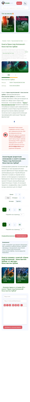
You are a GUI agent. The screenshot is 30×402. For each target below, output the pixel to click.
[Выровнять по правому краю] (18, 305)
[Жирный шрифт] (5, 305)
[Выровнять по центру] (16, 305)
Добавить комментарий (13, 327)
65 (20, 210)
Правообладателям (8, 236)
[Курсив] (7, 305)
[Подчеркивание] (10, 305)
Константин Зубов (8, 79)
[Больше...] (21, 305)
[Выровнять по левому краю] (13, 305)
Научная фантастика (8, 53)
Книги (26, 51)
